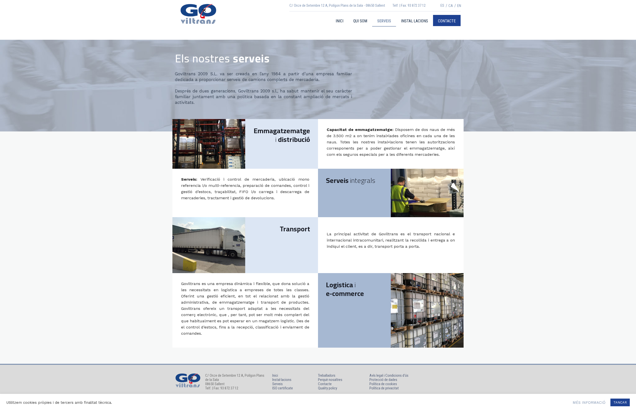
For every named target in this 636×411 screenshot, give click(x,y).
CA (450, 5)
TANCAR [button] (620, 402)
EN (459, 5)
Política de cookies (383, 384)
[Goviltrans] (198, 13)
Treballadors (326, 375)
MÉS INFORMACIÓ (589, 402)
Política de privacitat (384, 388)
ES (442, 5)
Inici (275, 375)
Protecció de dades (383, 379)
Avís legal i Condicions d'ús (388, 375)
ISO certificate (282, 388)
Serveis (277, 384)
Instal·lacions (281, 380)
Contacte (325, 384)
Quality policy (327, 388)
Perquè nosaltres (330, 380)
